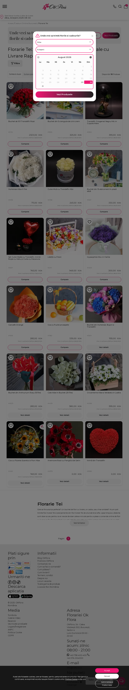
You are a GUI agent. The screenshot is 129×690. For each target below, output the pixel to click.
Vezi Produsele (64, 94)
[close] (92, 36)
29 (82, 82)
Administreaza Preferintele (107, 683)
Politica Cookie (71, 679)
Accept (107, 670)
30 (91, 82)
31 (43, 86)
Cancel (107, 676)
